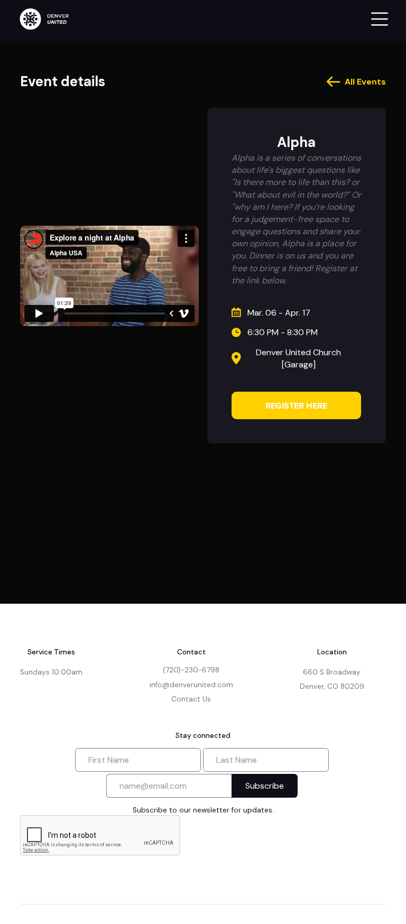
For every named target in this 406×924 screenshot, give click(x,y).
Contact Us (191, 699)
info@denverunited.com (191, 684)
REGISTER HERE (296, 406)
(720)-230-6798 (191, 670)
